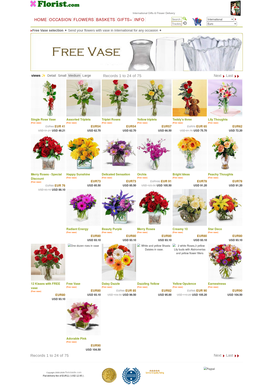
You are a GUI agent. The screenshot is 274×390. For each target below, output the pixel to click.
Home (40, 19)
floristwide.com (73, 372)
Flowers (83, 19)
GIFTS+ (124, 19)
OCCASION (60, 19)
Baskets (105, 19)
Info (139, 19)
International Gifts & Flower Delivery (144, 13)
